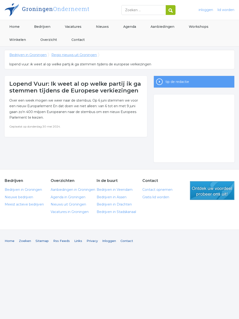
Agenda (129, 27)
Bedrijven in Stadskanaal (116, 212)
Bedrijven (42, 27)
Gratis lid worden (155, 197)
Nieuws (102, 27)
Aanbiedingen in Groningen (73, 190)
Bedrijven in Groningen (63, 10)
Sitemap (42, 241)
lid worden (226, 10)
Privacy (92, 241)
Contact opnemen (157, 190)
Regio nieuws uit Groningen (74, 55)
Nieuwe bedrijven (19, 197)
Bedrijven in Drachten (114, 204)
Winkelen (17, 40)
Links (78, 241)
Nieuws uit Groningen (68, 204)
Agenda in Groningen (68, 197)
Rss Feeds (61, 241)
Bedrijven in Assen (112, 197)
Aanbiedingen (162, 27)
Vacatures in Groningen (70, 212)
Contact (78, 40)
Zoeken (25, 241)
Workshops (198, 27)
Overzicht (48, 40)
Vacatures (73, 27)
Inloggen (109, 241)
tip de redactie (177, 82)
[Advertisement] (193, 128)
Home (14, 27)
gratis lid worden (212, 190)
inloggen (206, 10)
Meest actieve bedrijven (24, 204)
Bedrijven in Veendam (115, 190)
